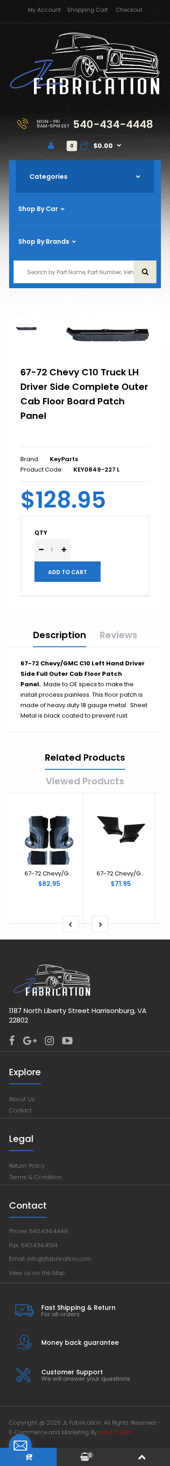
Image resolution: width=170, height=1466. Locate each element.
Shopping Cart (87, 10)
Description (59, 635)
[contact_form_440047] (20, 1445)
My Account (44, 10)
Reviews (118, 635)
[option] (108, 334)
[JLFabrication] (85, 93)
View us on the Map (37, 1273)
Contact (20, 1110)
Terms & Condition (35, 1177)
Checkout (129, 10)
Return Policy (27, 1165)
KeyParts (64, 459)
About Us (22, 1099)
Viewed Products (85, 781)
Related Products (85, 757)
